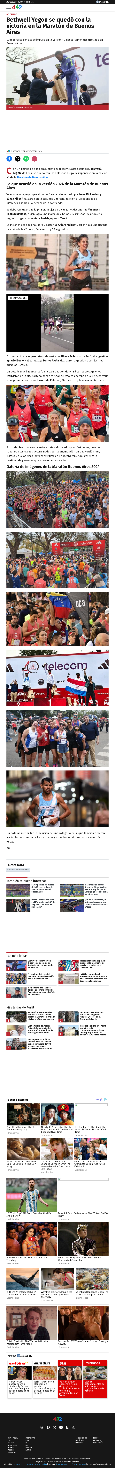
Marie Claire (12, 1445)
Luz (27, 1443)
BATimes (28, 1450)
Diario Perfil (13, 1438)
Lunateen (29, 1448)
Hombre (11, 1448)
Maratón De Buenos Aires (18, 870)
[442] (57, 1419)
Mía (27, 1445)
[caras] (70, 1364)
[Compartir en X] (17, 159)
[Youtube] (61, 1427)
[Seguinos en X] (54, 1427)
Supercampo (30, 1438)
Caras (10, 1440)
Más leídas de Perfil (20, 1007)
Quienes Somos (81, 1438)
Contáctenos (80, 1440)
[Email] (34, 159)
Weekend (11, 1450)
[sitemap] (73, 1427)
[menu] (8, 7)
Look (27, 1440)
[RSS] (67, 1427)
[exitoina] (20, 1364)
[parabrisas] (95, 1364)
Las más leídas (16, 956)
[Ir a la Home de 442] (17, 8)
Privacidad (79, 1443)
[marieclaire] (45, 1364)
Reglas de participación (98, 1441)
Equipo (96, 1438)
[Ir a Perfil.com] (102, 2)
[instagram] (42, 1427)
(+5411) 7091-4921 (63, 1464)
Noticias (11, 1443)
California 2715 (19, 1464)
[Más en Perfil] (24, 1356)
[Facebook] (48, 1428)
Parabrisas (12, 1452)
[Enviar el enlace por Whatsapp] (26, 159)
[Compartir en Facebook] (9, 159)
